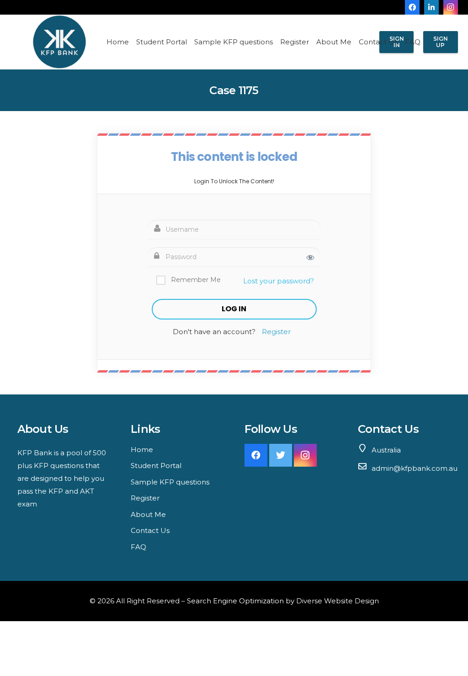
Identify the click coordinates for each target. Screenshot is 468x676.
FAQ (138, 547)
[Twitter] (280, 455)
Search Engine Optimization (235, 600)
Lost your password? (278, 281)
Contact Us (150, 530)
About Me (148, 514)
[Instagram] (450, 7)
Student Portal (156, 465)
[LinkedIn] (431, 7)
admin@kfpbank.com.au (414, 468)
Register (276, 331)
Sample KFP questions (170, 482)
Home (142, 449)
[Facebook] (412, 7)
